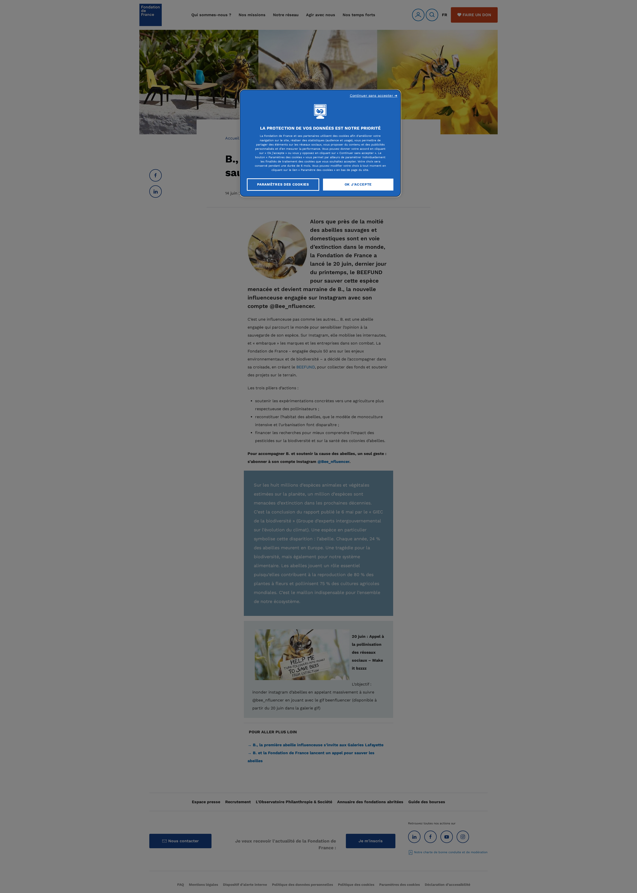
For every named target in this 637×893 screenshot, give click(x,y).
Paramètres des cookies (283, 184)
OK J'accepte (358, 184)
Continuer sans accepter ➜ (374, 96)
